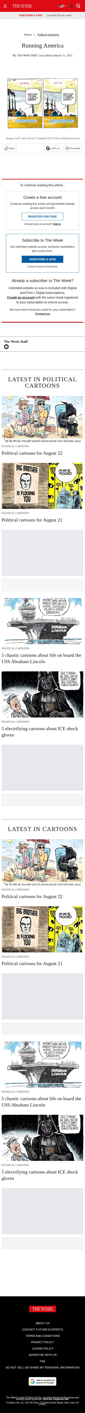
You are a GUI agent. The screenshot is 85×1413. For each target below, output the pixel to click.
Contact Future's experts (42, 1329)
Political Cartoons (48, 34)
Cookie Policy (42, 1348)
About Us (43, 1323)
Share (12, 148)
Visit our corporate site (56, 1399)
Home (28, 34)
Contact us (42, 313)
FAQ (42, 1361)
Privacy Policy (42, 1342)
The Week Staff (27, 55)
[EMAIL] (7, 346)
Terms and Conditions (43, 1335)
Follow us (55, 148)
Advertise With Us (43, 1354)
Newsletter (75, 148)
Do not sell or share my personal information (42, 1367)
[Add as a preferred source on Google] (42, 1381)
